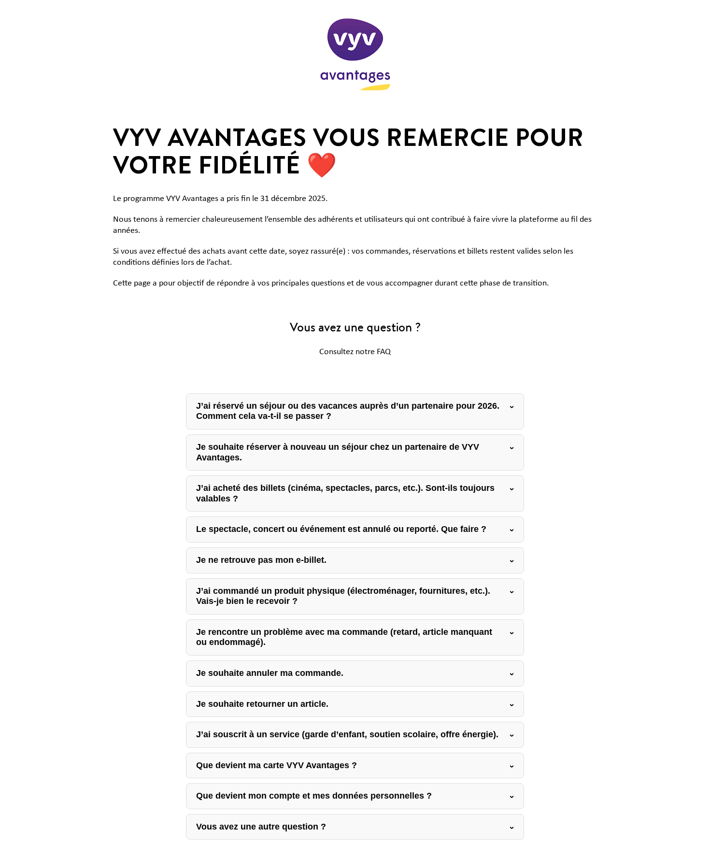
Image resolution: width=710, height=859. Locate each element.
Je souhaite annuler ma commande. (269, 673)
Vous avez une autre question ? (261, 826)
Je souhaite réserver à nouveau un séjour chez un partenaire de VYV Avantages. (337, 452)
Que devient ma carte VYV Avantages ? (276, 765)
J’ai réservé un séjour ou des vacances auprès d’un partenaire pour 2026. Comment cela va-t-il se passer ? (347, 411)
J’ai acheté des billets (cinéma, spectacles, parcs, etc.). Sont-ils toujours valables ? (345, 493)
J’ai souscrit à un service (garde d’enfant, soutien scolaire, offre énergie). (347, 734)
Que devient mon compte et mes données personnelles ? (314, 796)
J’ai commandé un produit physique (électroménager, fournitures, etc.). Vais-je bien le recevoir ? (343, 596)
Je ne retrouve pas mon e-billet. (261, 560)
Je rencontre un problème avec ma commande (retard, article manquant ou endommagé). (344, 637)
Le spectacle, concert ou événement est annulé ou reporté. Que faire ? (341, 529)
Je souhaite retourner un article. (262, 704)
